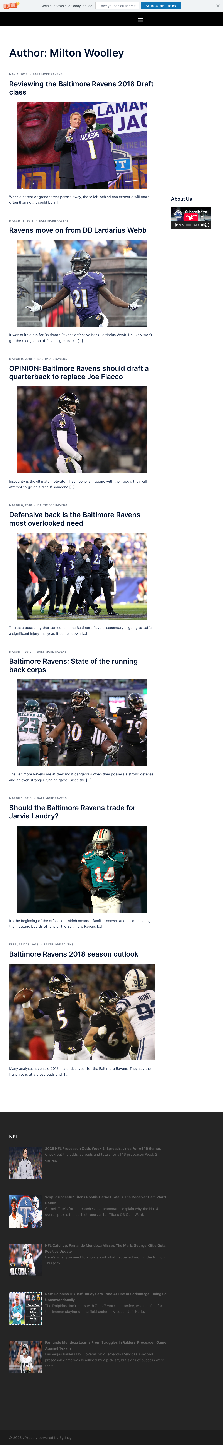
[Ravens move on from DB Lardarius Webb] (82, 283)
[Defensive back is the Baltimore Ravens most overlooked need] (82, 576)
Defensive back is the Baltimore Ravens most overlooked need (74, 518)
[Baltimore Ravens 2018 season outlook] (82, 1012)
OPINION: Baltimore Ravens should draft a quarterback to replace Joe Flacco (79, 372)
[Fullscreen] (207, 225)
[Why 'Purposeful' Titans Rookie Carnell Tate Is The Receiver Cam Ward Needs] (25, 1211)
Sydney (65, 1437)
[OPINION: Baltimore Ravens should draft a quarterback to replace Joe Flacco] (82, 429)
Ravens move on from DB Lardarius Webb (78, 230)
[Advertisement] (197, 116)
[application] (191, 218)
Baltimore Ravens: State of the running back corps (73, 665)
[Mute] (203, 225)
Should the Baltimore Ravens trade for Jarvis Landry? (72, 811)
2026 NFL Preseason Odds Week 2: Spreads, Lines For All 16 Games (103, 1148)
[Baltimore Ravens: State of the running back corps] (82, 722)
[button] (111, 6)
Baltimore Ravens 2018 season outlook (73, 954)
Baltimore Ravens (48, 74)
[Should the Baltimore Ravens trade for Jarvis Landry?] (82, 869)
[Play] (176, 225)
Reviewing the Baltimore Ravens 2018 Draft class (81, 88)
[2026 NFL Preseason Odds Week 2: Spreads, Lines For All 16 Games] (25, 1162)
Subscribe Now (161, 5)
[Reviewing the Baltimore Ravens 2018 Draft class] (82, 145)
